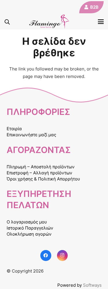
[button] (100, 22)
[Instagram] (62, 255)
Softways (92, 285)
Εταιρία (14, 128)
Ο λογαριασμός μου (27, 222)
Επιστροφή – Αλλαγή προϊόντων (39, 173)
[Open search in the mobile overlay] (7, 21)
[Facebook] (45, 255)
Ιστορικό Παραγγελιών (30, 228)
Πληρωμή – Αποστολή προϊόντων (41, 166)
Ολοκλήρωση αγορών (29, 234)
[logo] (49, 21)
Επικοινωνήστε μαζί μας (31, 134)
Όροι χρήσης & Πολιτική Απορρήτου (43, 179)
